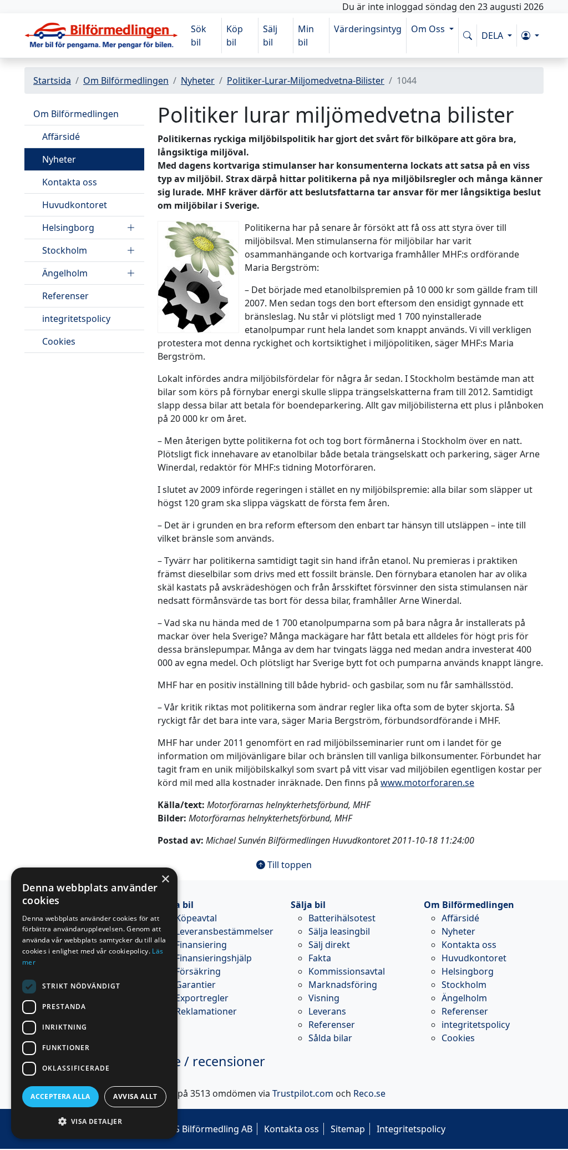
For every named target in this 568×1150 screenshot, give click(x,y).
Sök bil (198, 35)
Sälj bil (270, 35)
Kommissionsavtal (346, 971)
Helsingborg (68, 227)
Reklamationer (206, 1011)
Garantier (195, 984)
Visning (323, 998)
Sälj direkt (329, 945)
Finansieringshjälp (213, 958)
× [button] (165, 879)
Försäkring (198, 971)
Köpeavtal (196, 918)
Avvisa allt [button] (135, 1096)
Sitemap (348, 1129)
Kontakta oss (69, 182)
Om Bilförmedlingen (126, 80)
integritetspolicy (76, 318)
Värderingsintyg (368, 29)
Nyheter (198, 80)
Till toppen (288, 865)
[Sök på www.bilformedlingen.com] (467, 35)
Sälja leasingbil (339, 931)
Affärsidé (61, 136)
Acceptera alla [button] (60, 1096)
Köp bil (234, 35)
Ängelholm (65, 273)
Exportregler (202, 998)
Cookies (58, 341)
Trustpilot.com (302, 1093)
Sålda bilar (330, 1038)
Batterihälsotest (342, 918)
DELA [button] (493, 35)
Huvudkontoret (74, 205)
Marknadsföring (342, 984)
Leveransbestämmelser (224, 931)
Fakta (319, 958)
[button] (530, 35)
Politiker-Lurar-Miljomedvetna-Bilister (305, 80)
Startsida (52, 80)
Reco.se (369, 1093)
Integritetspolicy (411, 1129)
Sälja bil (308, 905)
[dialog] (94, 1003)
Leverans (327, 1011)
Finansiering (201, 945)
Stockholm (64, 250)
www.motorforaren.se (427, 782)
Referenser (65, 296)
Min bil (306, 35)
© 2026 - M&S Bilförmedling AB (187, 1129)
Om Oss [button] (429, 29)
